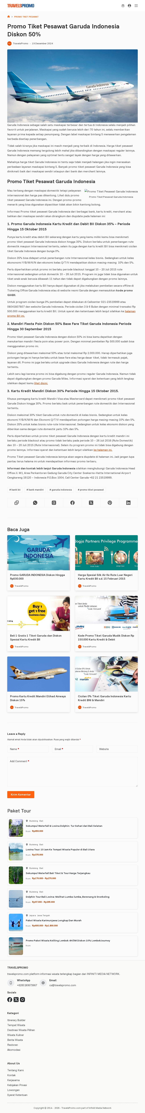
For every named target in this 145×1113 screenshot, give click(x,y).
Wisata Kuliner (15, 1035)
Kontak (11, 1075)
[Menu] (136, 5)
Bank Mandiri (35, 489)
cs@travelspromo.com (62, 985)
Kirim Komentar (21, 794)
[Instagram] (22, 999)
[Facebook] (72, 502)
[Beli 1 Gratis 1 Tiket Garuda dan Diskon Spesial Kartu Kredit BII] (38, 613)
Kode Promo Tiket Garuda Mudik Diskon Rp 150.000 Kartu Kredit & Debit (106, 637)
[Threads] (54, 502)
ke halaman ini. (103, 450)
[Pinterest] (109, 502)
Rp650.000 (37, 831)
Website (104, 749)
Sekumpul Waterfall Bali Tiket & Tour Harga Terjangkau (58, 873)
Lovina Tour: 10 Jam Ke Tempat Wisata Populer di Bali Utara (60, 849)
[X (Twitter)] (91, 502)
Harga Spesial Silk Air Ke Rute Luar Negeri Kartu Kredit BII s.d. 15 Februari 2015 (105, 576)
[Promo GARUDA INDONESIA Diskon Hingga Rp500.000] (38, 552)
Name (14, 749)
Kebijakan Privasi (17, 1085)
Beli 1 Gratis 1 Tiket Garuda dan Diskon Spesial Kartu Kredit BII (36, 637)
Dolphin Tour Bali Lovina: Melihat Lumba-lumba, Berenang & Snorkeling (67, 896)
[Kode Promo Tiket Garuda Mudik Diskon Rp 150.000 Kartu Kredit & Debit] (106, 613)
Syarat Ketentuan (17, 1095)
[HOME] (8, 17)
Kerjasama (13, 1080)
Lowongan (13, 1090)
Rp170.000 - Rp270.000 (44, 878)
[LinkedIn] (128, 502)
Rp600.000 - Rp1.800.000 (45, 925)
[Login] (129, 5)
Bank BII (15, 489)
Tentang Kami (15, 1070)
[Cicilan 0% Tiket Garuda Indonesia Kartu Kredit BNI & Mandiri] (106, 674)
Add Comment (19, 761)
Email (59, 749)
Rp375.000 (37, 854)
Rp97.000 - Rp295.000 (43, 901)
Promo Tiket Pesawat (91, 489)
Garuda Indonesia (61, 489)
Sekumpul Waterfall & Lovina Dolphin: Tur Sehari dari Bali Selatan (64, 825)
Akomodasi (13, 1049)
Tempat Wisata (16, 1025)
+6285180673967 (27, 985)
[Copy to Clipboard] (16, 502)
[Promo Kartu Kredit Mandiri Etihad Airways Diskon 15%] (38, 674)
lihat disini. (41, 383)
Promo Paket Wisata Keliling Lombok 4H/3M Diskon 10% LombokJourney (68, 940)
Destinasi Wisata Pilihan (21, 1030)
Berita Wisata (15, 1040)
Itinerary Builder (16, 1020)
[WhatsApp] (35, 502)
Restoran (12, 1045)
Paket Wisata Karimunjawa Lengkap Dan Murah (54, 920)
